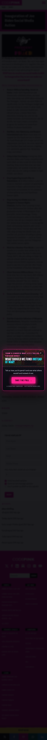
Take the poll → (23, 380)
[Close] (40, 353)
